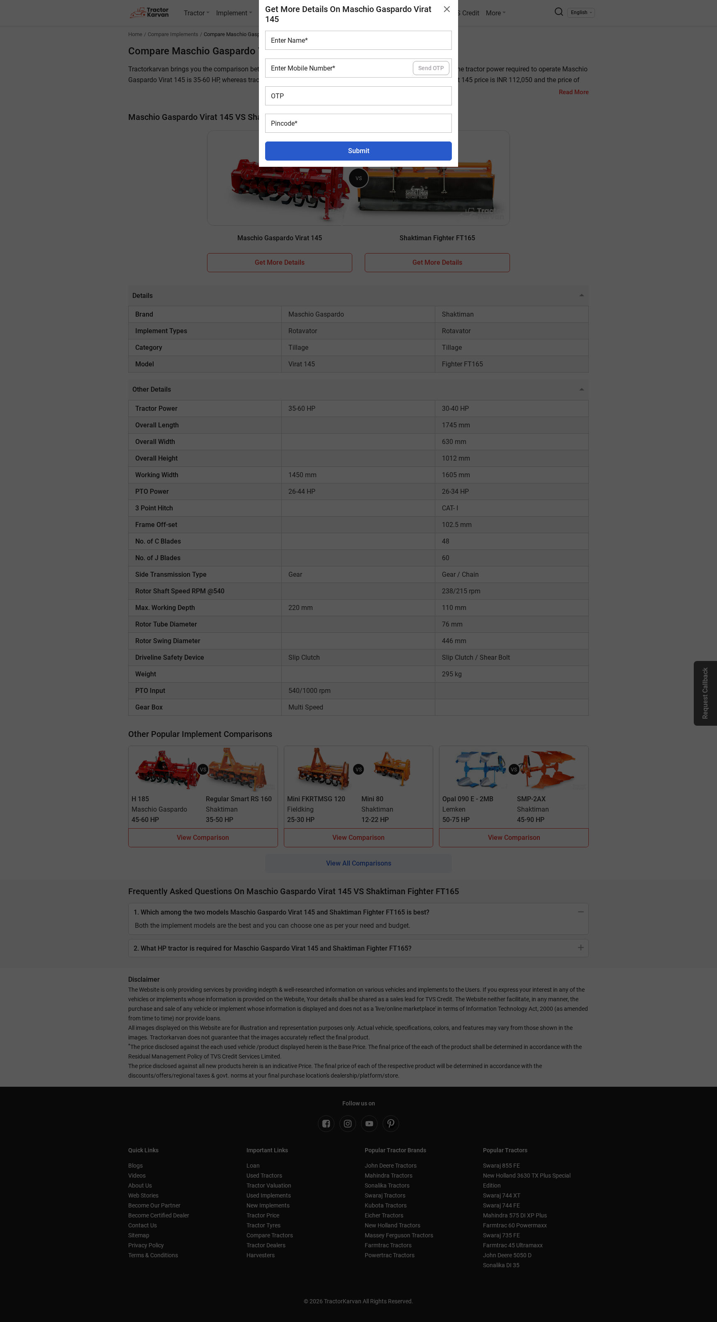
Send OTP (431, 68)
